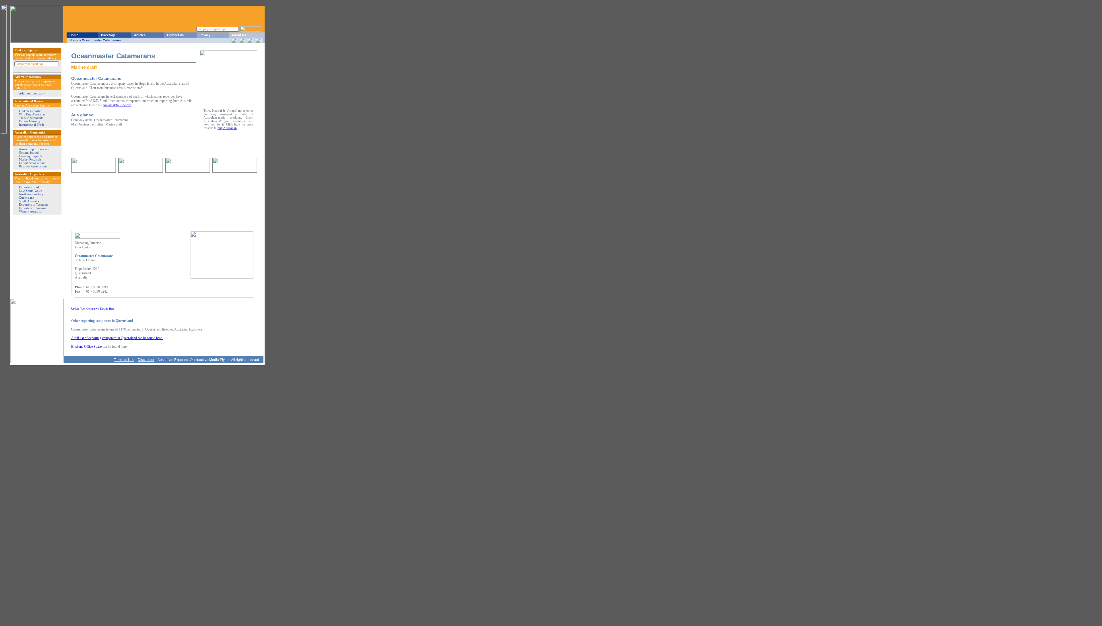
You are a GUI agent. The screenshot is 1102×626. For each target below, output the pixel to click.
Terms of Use (124, 360)
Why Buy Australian (32, 114)
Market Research (30, 159)
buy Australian (227, 128)
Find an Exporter (30, 111)
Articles (139, 35)
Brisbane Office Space (86, 347)
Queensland (26, 197)
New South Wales (30, 190)
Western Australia (30, 211)
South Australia (29, 201)
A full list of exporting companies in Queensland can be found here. (117, 338)
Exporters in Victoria (32, 208)
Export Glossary (29, 121)
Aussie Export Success (33, 149)
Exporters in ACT (30, 187)
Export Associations (32, 163)
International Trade (31, 124)
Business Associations (33, 166)
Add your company (32, 93)
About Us (239, 35)
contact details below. (117, 105)
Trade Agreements (31, 117)
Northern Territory (31, 194)
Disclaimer (146, 360)
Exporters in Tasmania (33, 204)
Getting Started (29, 152)
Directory (108, 35)
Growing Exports (30, 156)
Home (73, 35)
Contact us (175, 35)
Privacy (204, 35)
